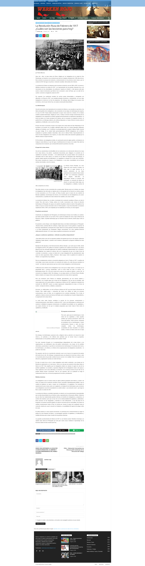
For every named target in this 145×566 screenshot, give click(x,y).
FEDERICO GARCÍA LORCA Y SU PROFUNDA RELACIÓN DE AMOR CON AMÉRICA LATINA (59, 485)
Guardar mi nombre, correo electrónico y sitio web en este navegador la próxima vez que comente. (58, 520)
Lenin (42, 433)
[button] (108, 18)
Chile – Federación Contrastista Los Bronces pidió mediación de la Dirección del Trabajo (74, 449)
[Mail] (110, 5)
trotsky (73, 433)
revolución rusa (67, 433)
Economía (71, 18)
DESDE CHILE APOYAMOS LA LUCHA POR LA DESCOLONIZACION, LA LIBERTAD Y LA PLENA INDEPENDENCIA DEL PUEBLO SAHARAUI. (46, 450)
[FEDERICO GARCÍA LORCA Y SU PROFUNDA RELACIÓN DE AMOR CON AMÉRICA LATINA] (59, 477)
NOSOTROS (42, 3)
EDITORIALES (36, 3)
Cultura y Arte (55, 482)
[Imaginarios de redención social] (43, 477)
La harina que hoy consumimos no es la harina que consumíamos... (76, 547)
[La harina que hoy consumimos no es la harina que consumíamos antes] (65, 548)
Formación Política (42, 21)
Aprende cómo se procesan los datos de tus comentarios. (66, 528)
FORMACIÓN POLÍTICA (56, 3)
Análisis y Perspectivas (68, 3)
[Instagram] (108, 5)
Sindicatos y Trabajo (91, 549)
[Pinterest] (44, 35)
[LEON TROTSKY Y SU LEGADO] (76, 477)
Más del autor (51, 469)
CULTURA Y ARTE (87, 3)
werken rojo (39, 31)
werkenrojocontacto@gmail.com (49, 548)
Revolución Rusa (56, 22)
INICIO (96, 564)
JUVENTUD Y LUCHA (78, 3)
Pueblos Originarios (97, 18)
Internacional (61, 18)
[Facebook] (105, 5)
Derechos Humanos (91, 544)
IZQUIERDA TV (94, 3)
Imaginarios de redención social (43, 484)
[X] (40, 35)
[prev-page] (81, 469)
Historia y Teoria (48, 22)
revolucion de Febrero (58, 433)
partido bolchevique (49, 433)
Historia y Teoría (83, 18)
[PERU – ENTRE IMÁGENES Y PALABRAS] (65, 555)
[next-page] (83, 469)
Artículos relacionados (41, 469)
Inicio (38, 18)
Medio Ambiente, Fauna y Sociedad (94, 551)
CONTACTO (48, 3)
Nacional (52, 18)
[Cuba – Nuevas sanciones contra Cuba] (65, 540)
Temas (44, 18)
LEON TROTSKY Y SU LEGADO (75, 484)
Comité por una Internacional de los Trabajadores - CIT (76, 482)
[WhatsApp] (47, 35)
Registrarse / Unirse (53, 1)
